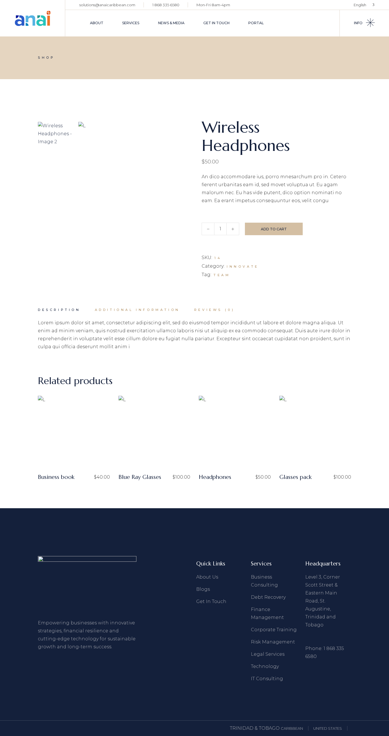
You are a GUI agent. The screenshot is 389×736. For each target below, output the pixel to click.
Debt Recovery (268, 597)
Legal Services (267, 654)
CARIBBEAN (292, 728)
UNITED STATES (327, 728)
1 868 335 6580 (165, 5)
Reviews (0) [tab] (214, 310)
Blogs (203, 589)
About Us (207, 577)
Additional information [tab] (137, 310)
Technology (265, 666)
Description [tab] (59, 310)
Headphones (215, 477)
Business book (56, 477)
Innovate (243, 266)
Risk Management (273, 642)
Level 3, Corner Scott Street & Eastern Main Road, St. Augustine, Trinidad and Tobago (322, 601)
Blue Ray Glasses (139, 477)
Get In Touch (211, 601)
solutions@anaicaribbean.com (107, 5)
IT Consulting (267, 678)
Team (222, 275)
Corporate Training (274, 629)
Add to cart (274, 229)
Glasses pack (295, 477)
